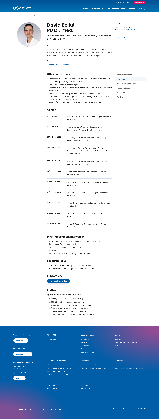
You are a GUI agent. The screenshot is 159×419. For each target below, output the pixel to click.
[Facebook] (30, 410)
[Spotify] (60, 410)
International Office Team (56, 371)
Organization (52, 339)
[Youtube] (47, 410)
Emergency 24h (139, 3)
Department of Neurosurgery (60, 64)
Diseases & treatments (94, 9)
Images (117, 346)
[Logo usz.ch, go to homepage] (22, 8)
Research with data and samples (93, 368)
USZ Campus (119, 365)
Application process (88, 349)
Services (118, 339)
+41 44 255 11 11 (120, 2)
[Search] (145, 9)
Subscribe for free (22, 354)
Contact (19, 378)
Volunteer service (87, 352)
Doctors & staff (135, 9)
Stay (123, 9)
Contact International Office (57, 374)
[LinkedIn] (43, 410)
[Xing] (39, 410)
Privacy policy (52, 388)
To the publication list (58, 281)
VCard (122, 37)
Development (86, 346)
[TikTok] (56, 410)
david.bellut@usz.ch (128, 29)
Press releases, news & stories (126, 342)
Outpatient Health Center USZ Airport (129, 368)
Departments (113, 9)
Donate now (20, 340)
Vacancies (85, 339)
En (128, 3)
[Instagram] (52, 410)
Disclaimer (51, 385)
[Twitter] (35, 410)
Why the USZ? (52, 365)
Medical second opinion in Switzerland (61, 368)
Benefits (84, 342)
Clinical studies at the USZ (90, 365)
